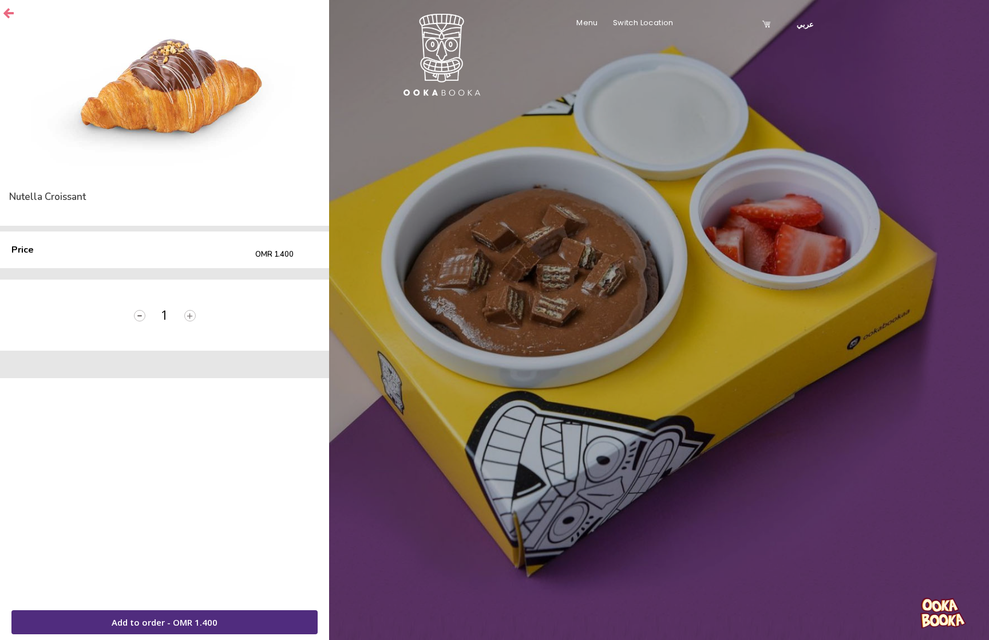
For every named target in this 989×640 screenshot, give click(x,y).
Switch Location (643, 22)
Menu (587, 22)
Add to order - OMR (164, 622)
